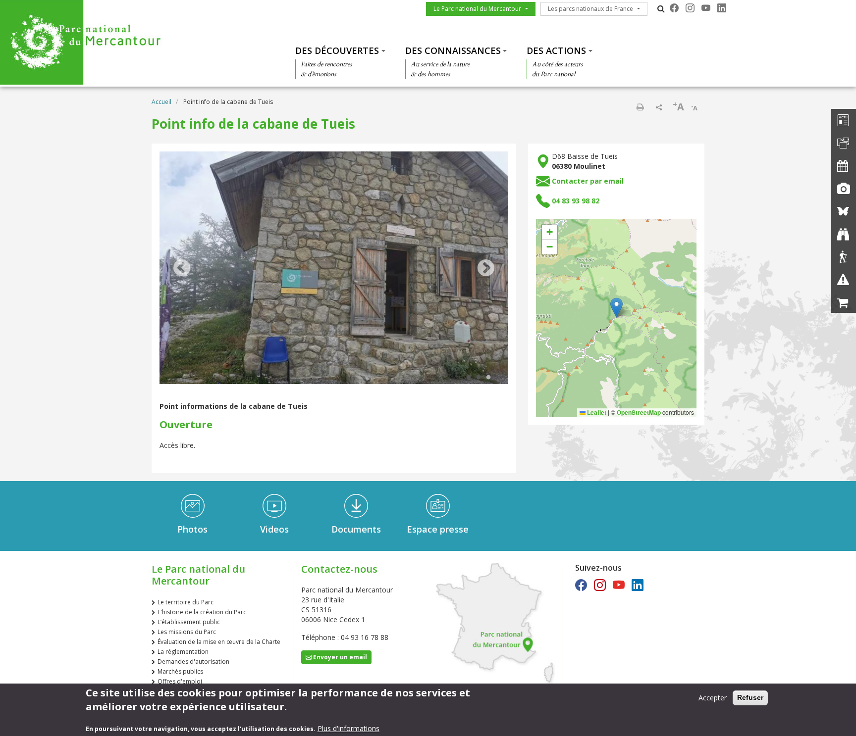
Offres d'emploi (180, 681)
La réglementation (183, 651)
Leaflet (596, 412)
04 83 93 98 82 (575, 200)
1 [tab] (469, 378)
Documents (356, 529)
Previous (182, 269)
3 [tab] (488, 378)
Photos (192, 529)
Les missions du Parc (187, 632)
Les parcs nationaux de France (590, 8)
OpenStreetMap (639, 412)
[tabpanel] (334, 268)
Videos (274, 529)
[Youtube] (705, 8)
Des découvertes (337, 50)
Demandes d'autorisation (193, 661)
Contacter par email (588, 181)
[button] (616, 307)
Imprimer (640, 107)
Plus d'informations (348, 728)
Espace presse (438, 529)
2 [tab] (478, 378)
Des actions (556, 50)
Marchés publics (180, 671)
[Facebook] (674, 8)
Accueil (161, 102)
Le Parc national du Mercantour (477, 8)
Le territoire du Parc (186, 602)
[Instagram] (690, 8)
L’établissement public (189, 622)
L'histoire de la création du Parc (202, 612)
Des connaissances (453, 50)
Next (486, 269)
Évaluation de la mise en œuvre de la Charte (219, 642)
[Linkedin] (721, 8)
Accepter (712, 697)
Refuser (750, 697)
